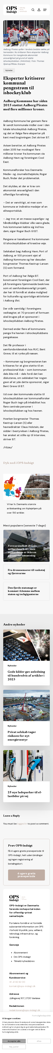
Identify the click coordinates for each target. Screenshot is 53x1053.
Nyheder (9, 70)
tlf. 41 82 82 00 (17, 981)
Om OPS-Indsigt (22, 956)
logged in (22, 823)
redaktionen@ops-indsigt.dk (24, 1010)
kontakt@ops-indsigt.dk (22, 986)
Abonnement (21, 952)
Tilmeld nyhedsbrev (24, 961)
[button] (45, 9)
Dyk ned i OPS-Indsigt (18, 463)
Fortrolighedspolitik (41, 1015)
